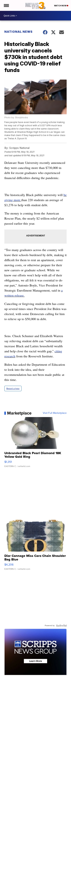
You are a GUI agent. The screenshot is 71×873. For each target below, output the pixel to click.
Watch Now (60, 6)
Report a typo (12, 388)
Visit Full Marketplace (55, 413)
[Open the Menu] (6, 5)
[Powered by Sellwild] (61, 625)
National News (18, 31)
